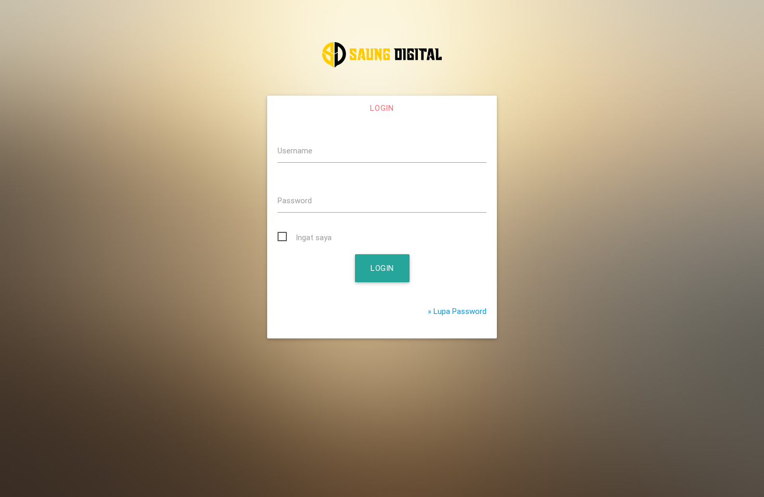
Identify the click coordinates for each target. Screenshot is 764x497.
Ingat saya (314, 237)
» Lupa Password (457, 311)
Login (382, 108)
